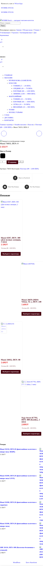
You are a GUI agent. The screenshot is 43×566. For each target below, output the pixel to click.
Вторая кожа (27, 30)
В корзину (12, 162)
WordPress (16, 562)
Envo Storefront (31, 562)
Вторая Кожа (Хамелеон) (20, 80)
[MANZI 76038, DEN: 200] (39, 133)
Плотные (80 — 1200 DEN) (24, 91)
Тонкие (36, 30)
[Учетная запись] (0, 51)
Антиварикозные (26, 33)
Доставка (8, 118)
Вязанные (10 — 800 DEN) (24, 107)
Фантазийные (15, 96)
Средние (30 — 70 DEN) (22, 88)
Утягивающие (5, 33)
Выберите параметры (11, 254)
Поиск (3, 26)
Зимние (19, 30)
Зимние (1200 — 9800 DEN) (24, 94)
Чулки (11, 110)
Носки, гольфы (15, 112)
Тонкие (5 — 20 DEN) (22, 86)
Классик (13, 83)
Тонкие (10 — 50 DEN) (22, 99)
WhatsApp (18, 3)
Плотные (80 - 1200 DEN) (29, 169)
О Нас (6, 115)
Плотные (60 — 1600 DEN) (24, 102)
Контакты (9, 120)
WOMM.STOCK (7, 8)
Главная (8, 75)
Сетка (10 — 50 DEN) (21, 104)
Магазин (8, 78)
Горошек (15, 33)
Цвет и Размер (5, 151)
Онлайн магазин (20, 124)
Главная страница (6, 124)
